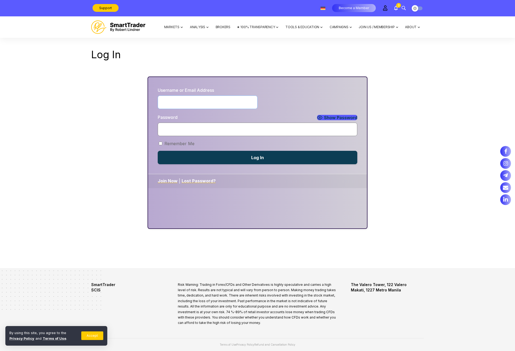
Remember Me (179, 143)
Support (105, 8)
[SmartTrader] (118, 27)
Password (168, 117)
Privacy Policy (21, 339)
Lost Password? (199, 181)
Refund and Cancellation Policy (274, 344)
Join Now (168, 181)
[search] (403, 8)
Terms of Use (54, 339)
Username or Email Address (186, 90)
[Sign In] (385, 8)
